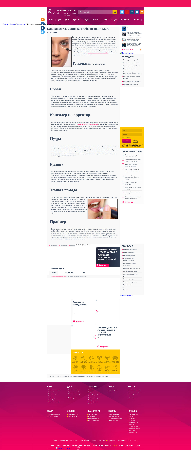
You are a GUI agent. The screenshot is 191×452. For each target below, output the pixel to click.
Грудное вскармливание (130, 84)
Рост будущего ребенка (130, 271)
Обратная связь (77, 445)
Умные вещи (52, 398)
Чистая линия (133, 398)
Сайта (53, 272)
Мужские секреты (114, 416)
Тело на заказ (133, 396)
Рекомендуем (133, 432)
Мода (105, 20)
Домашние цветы (53, 394)
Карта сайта (66, 445)
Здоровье (76, 20)
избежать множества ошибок (98, 53)
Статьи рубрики (63, 245)
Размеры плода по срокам (130, 69)
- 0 (84, 245)
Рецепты (50, 396)
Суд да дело (73, 440)
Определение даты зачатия (131, 63)
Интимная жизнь (114, 414)
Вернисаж (132, 418)
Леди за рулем (92, 414)
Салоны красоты (97, 445)
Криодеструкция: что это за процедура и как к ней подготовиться (107, 331)
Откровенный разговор (115, 418)
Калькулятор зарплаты (130, 282)
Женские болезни (93, 396)
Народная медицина (94, 400)
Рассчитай (51, 392)
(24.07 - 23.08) (83, 371)
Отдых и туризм (113, 390)
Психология (125, 20)
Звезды (114, 20)
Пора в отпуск (113, 392)
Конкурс (136, 440)
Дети (67, 20)
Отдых (86, 20)
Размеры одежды (128, 279)
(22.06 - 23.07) (75, 371)
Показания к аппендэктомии (80, 303)
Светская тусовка (73, 416)
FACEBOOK (69, 272)
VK (84, 272)
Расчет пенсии (127, 285)
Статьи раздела (53, 245)
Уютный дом (51, 400)
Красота (96, 20)
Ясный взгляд (92, 404)
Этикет (131, 400)
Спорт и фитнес (93, 402)
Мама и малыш (72, 396)
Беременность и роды (74, 394)
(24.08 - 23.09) (91, 371)
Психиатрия (92, 416)
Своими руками (133, 426)
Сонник (94, 440)
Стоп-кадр (132, 420)
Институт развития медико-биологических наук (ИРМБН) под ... (134, 33)
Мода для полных (53, 416)
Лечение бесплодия (74, 390)
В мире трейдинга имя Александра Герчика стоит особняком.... (134, 44)
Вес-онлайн (91, 390)
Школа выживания (93, 420)
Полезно (147, 20)
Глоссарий (102, 440)
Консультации (64, 440)
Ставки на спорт (133, 414)
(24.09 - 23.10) (99, 371)
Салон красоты (133, 394)
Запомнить (127, 137)
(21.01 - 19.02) (83, 361)
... (127, 27)
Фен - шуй (132, 430)
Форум (121, 445)
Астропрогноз (111, 440)
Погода (137, 445)
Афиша (131, 416)
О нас (59, 445)
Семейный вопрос (93, 418)
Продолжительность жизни (131, 268)
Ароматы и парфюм (134, 390)
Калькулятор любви (129, 255)
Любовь (136, 20)
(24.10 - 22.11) (107, 371)
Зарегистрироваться (131, 146)
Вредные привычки (94, 392)
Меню (51, 20)
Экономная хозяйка (54, 402)
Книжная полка (133, 422)
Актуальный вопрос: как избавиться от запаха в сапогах (132, 177)
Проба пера (132, 424)
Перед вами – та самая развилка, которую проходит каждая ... (134, 39)
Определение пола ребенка (131, 66)
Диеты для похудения (94, 394)
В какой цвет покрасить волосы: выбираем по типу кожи (132, 171)
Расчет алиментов (128, 252)
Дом (59, 20)
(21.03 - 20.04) (99, 361)
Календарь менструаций (130, 60)
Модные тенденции (54, 414)
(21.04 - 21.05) (107, 361)
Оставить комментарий (58, 276)
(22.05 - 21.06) (115, 361)
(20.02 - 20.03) (91, 361)
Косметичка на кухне (135, 392)
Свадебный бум (113, 420)
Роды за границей (73, 392)
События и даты (84, 440)
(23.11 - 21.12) (115, 371)
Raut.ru (89, 451)
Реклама (87, 445)
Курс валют (129, 445)
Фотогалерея (121, 440)
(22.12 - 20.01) (75, 361)
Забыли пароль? (135, 141)
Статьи (115, 445)
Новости (127, 49)
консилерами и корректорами (88, 124)
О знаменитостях (73, 414)
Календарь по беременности (131, 81)
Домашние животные (54, 390)
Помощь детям (72, 398)
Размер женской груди (130, 249)
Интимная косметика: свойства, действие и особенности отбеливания (108, 253)
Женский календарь (94, 398)
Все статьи (72, 245)
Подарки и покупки (134, 428)
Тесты (129, 440)
